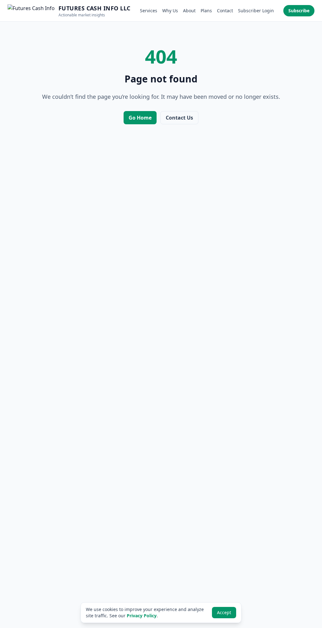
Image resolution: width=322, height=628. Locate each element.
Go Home (140, 117)
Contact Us (179, 117)
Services (148, 11)
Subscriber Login (256, 11)
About (189, 11)
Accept (224, 612)
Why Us (170, 11)
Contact (225, 11)
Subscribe (298, 11)
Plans (206, 11)
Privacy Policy (142, 616)
